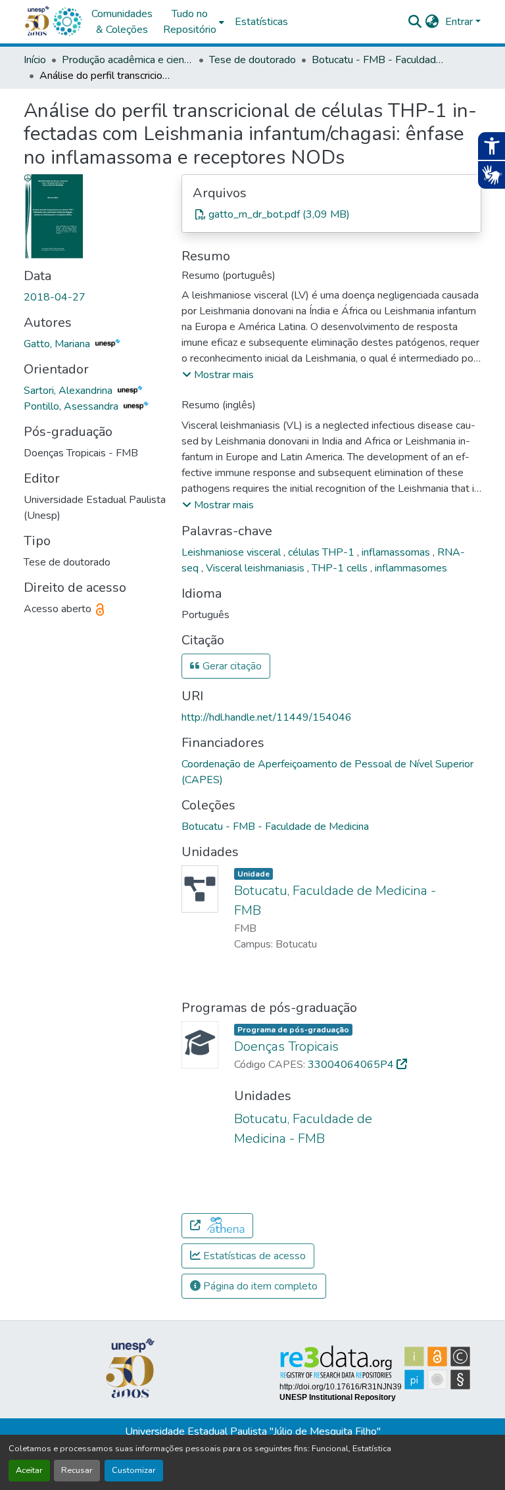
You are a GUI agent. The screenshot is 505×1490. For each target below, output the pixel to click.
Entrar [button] (460, 21)
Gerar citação (231, 666)
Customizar (134, 1470)
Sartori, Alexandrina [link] (69, 390)
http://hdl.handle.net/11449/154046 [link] (266, 717)
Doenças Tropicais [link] (286, 1046)
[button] (67, 21)
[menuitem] (193, 22)
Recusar (77, 1470)
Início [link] (35, 60)
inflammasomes (411, 568)
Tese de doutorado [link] (252, 60)
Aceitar (29, 1470)
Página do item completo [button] (259, 1286)
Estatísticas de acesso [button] (253, 1256)
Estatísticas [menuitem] (261, 21)
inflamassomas (397, 552)
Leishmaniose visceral (232, 552)
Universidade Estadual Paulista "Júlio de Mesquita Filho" (253, 1431)
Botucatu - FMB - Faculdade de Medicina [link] (377, 60)
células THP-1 (322, 552)
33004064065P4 (352, 1064)
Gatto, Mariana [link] (58, 344)
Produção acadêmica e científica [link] (127, 60)
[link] (331, 214)
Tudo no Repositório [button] (189, 22)
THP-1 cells (341, 568)
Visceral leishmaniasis (256, 568)
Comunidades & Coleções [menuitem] (122, 22)
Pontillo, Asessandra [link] (72, 406)
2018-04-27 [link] (54, 297)
